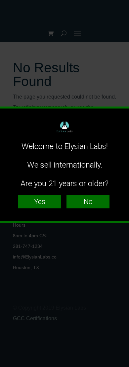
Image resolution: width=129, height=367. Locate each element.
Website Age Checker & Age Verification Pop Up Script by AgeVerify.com (120, 365)
